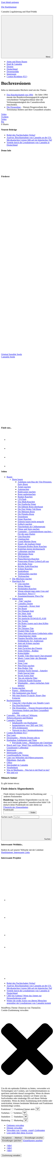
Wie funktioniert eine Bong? (24, 693)
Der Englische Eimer (27, 504)
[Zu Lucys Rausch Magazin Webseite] (25, 422)
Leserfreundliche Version (18, 755)
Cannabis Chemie (14, 720)
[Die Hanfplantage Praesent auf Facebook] (11, 457)
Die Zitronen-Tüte (26, 628)
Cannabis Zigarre (25, 603)
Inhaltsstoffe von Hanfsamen (24, 723)
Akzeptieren (7, 1138)
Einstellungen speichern (11, 1141)
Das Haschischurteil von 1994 (20, 95)
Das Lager (11, 735)
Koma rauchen (18, 688)
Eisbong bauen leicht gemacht (31, 521)
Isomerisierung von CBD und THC (27, 725)
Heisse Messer (24, 586)
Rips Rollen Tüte (25, 668)
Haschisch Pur (18, 581)
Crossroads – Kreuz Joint (29, 606)
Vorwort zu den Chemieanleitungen (27, 730)
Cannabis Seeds (8, 357)
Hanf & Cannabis (14, 64)
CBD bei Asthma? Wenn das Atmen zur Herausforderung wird (24, 996)
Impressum (11, 74)
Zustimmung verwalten (11, 1155)
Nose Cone (23, 663)
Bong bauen (17, 479)
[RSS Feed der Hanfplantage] (11, 439)
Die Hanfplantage (9, 7)
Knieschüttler (23, 653)
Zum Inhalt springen (10, 2)
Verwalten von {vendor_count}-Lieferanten (26, 1130)
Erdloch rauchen (25, 524)
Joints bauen (17, 598)
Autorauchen (23, 489)
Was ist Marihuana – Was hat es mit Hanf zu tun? (28, 770)
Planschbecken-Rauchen (28, 559)
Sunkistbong (23, 571)
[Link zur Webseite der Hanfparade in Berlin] (14, 171)
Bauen (9, 477)
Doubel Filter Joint (26, 631)
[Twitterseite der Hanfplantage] (11, 448)
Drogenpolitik (13, 71)
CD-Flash (22, 499)
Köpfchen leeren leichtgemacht (31, 549)
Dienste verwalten (14, 1128)
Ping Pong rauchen (26, 665)
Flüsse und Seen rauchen (28, 529)
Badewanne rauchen (27, 492)
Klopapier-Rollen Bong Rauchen (32, 546)
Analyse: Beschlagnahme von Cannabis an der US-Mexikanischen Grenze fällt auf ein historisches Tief (29, 138)
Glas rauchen (23, 584)
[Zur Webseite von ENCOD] (30, 978)
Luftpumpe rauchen (26, 551)
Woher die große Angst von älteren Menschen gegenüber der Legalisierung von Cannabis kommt (29, 1001)
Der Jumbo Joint (25, 616)
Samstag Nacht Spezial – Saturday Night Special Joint (33, 671)
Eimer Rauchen (24, 519)
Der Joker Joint (24, 613)
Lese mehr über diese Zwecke (20, 1133)
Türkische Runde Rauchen (29, 680)
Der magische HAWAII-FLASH (32, 618)
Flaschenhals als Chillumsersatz (31, 526)
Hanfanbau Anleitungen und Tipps (22, 740)
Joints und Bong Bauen (17, 61)
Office (9, 762)
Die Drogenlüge (14, 107)
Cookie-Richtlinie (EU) (17, 76)
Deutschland (12, 69)
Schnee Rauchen (25, 569)
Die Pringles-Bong (26, 514)
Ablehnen (18, 1138)
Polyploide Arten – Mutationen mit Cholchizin (32, 743)
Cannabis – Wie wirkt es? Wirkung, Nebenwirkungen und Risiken (22, 716)
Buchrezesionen (14, 700)
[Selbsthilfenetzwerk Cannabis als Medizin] (19, 947)
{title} (9, 1145)
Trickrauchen (23, 576)
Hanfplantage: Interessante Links (15, 852)
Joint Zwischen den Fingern (30, 648)
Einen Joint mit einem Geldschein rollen (35, 633)
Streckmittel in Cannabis (17, 765)
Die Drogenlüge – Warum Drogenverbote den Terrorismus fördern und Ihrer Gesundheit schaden (32, 710)
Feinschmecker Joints (27, 636)
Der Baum (22, 608)
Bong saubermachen (27, 494)
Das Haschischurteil (21, 705)
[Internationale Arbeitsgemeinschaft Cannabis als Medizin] (19, 935)
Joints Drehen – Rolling (28, 651)
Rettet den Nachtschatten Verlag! (21, 135)
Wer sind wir (12, 772)
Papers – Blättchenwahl (22, 690)
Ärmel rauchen (24, 487)
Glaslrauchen (23, 539)
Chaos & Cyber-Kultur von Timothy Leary (31, 703)
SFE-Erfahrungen (20, 728)
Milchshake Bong (25, 554)
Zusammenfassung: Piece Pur (30, 596)
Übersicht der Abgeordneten (15, 807)
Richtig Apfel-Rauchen (28, 566)
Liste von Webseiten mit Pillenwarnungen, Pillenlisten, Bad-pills (25, 758)
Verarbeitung (12, 767)
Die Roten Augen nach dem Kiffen (33, 623)
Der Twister (23, 621)
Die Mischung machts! (22, 579)
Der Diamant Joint (26, 611)
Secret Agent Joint (26, 675)
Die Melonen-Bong (26, 511)
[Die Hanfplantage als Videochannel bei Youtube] (11, 466)
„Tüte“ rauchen (24, 601)
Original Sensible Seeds (11, 354)
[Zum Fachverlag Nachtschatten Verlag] (25, 389)
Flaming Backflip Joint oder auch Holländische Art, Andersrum (32, 639)
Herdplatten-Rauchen (27, 588)
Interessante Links (14, 752)
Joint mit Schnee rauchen (29, 643)
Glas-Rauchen (24, 536)
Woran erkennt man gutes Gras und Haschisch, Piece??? (33, 592)
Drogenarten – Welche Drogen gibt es (23, 738)
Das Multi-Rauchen (26, 502)
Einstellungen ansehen (34, 1138)
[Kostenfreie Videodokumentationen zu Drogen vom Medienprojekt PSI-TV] (19, 917)
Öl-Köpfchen (23, 556)
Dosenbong (23, 516)
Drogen (10, 66)
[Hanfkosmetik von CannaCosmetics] (25, 352)
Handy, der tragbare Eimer (29, 544)
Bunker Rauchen (25, 497)
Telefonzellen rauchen (27, 574)
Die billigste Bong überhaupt (30, 507)
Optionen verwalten (15, 1125)
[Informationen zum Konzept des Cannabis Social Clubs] (19, 900)
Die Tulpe (22, 626)
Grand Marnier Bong (27, 541)
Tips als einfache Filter (27, 678)
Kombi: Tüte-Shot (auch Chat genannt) (35, 656)
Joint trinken (23, 646)
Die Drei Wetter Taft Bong (29, 509)
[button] (27, 1049)
